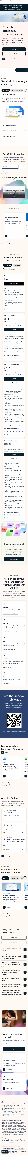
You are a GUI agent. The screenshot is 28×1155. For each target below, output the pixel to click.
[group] (11, 225)
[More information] (16, 297)
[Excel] (11, 431)
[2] (2, 1118)
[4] (2, 1144)
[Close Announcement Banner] (25, 6)
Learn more (21, 1134)
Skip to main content (5, 1)
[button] (7, 70)
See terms (20, 326)
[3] (2, 1136)
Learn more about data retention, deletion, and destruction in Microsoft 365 (13, 1114)
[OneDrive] (8, 358)
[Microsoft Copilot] (5, 431)
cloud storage (12, 300)
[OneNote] (20, 431)
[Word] (8, 431)
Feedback (4, 1151)
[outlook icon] (5, 309)
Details (12, 1142)
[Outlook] (5, 358)
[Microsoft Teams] (8, 434)
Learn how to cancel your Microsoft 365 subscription (11, 1110)
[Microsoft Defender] (5, 434)
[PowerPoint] (14, 431)
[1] (2, 1101)
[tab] (5, 90)
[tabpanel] (14, 116)
